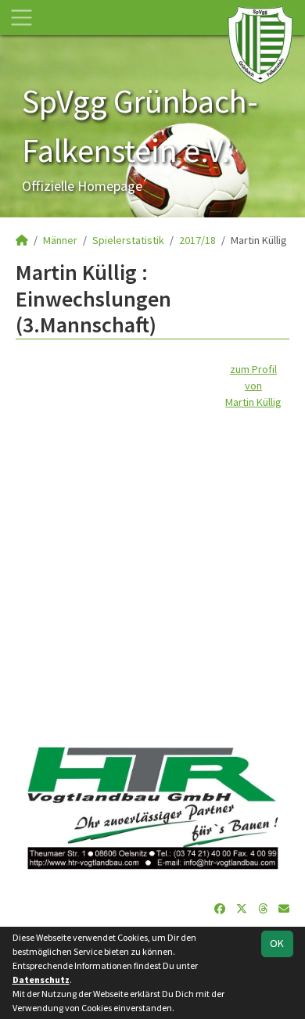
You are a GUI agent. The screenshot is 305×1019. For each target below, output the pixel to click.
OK (277, 943)
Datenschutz (41, 979)
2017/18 (197, 240)
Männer (60, 240)
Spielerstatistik (128, 240)
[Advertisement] (152, 563)
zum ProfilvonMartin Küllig (253, 385)
